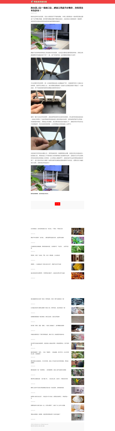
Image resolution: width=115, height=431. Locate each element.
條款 (40, 425)
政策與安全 (36, 425)
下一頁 (57, 203)
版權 (43, 425)
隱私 (41, 425)
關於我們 (32, 425)
